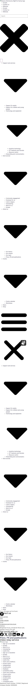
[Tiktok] (22, 634)
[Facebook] (2, 634)
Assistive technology (15, 148)
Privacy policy (7, 663)
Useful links (6, 651)
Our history (9, 251)
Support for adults (11, 105)
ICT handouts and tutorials (16, 150)
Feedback (5, 669)
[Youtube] (18, 634)
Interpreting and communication (15, 154)
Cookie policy (7, 667)
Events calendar (10, 301)
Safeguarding (7, 665)
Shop (4, 306)
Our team (8, 255)
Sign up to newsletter (9, 643)
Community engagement (13, 198)
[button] (14, 336)
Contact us (6, 4)
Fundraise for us (10, 200)
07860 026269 (4, 620)
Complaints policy (8, 670)
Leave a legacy (10, 202)
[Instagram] (10, 634)
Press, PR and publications (13, 257)
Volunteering (9, 203)
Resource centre (13, 152)
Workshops (9, 303)
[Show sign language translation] (23, 343)
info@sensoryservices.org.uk (8, 624)
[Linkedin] (14, 634)
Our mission (9, 253)
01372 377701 (4, 617)
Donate (5, 2)
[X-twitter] (6, 634)
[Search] (1, 60)
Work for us (9, 205)
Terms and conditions (9, 661)
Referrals (5, 6)
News (4, 305)
